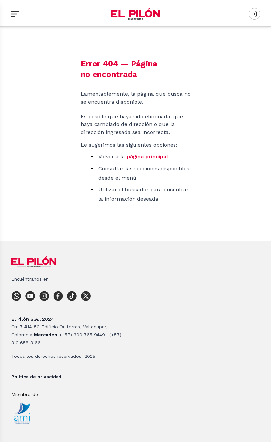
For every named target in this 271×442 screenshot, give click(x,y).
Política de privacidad (36, 376)
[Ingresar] (254, 14)
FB (59, 296)
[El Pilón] (135, 14)
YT (32, 296)
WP (18, 296)
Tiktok (73, 296)
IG (46, 296)
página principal (147, 156)
